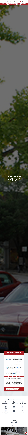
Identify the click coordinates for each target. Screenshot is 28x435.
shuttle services (9, 368)
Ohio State (18, 364)
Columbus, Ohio (8, 359)
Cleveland (19, 358)
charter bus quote (11, 372)
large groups (17, 367)
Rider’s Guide (14, 373)
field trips (7, 368)
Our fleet (7, 367)
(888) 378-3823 (18, 371)
